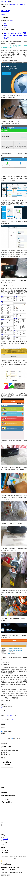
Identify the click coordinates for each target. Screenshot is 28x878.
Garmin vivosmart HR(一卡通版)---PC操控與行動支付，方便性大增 (15, 35)
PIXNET (6, 856)
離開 (8, 875)
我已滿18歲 (3, 875)
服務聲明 (16, 858)
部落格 (5, 25)
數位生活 (12, 20)
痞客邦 (7, 715)
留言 (11, 715)
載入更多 (3, 724)
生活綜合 (11, 719)
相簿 (4, 23)
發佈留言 (3, 733)
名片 (4, 27)
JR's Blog (5, 10)
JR (1, 707)
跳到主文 (3, 14)
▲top (2, 721)
